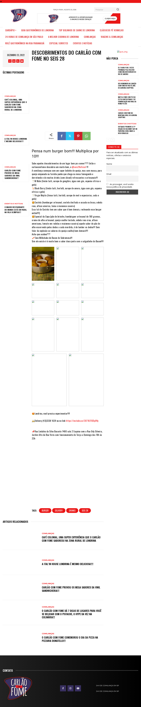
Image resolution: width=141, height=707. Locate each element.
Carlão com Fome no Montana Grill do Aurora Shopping (127, 115)
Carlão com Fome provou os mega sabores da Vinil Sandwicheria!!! (13, 174)
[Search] (117, 9)
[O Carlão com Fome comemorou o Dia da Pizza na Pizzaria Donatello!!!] (21, 637)
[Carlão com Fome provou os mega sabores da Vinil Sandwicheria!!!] (16, 156)
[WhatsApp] (86, 136)
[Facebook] (10, 61)
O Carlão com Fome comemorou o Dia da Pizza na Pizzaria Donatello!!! (70, 639)
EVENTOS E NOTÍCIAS (14, 203)
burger (45, 510)
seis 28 (85, 510)
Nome (109, 164)
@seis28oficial (79, 167)
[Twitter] (18, 61)
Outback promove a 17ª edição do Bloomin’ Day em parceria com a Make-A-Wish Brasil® (127, 129)
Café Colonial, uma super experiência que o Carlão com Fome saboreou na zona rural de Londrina (16, 104)
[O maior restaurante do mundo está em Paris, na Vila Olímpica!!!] (16, 192)
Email (108, 174)
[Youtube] (22, 61)
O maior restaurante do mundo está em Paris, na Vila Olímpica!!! (16, 209)
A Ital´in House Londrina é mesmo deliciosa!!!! (16, 140)
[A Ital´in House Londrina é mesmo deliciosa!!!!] (16, 124)
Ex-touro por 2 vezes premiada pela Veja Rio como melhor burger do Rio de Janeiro (127, 70)
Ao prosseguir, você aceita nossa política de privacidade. (119, 185)
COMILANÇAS (10, 96)
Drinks (72, 510)
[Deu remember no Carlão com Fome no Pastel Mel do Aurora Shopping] (111, 84)
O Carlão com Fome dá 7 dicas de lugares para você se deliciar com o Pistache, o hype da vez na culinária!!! (71, 614)
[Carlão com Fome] (19, 15)
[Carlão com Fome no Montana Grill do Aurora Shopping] (111, 114)
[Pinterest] (78, 136)
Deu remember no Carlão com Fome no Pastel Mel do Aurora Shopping (127, 85)
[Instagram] (14, 61)
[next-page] (112, 140)
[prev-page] (108, 140)
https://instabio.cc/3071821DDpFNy (82, 420)
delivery (59, 510)
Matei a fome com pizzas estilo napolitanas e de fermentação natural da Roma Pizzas (127, 100)
